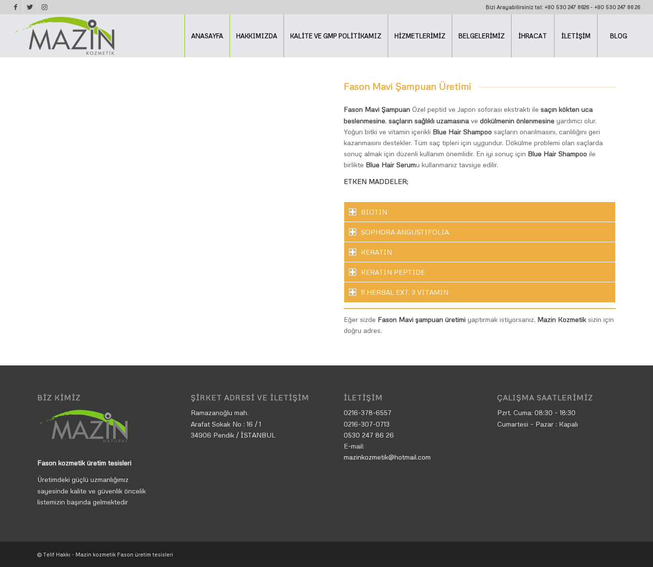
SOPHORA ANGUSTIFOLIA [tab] (405, 232)
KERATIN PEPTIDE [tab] (393, 272)
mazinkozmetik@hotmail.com (387, 457)
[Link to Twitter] (30, 7)
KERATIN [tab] (376, 252)
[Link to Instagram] (44, 7)
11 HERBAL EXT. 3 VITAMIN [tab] (404, 292)
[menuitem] (207, 35)
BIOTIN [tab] (374, 212)
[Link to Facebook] (15, 7)
